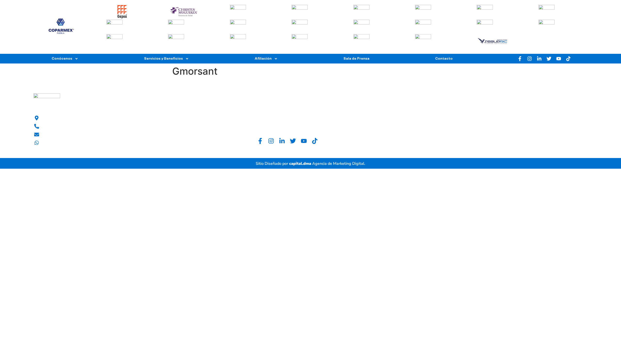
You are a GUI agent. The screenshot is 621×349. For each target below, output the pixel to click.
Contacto (444, 58)
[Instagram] (529, 58)
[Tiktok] (568, 58)
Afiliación (263, 58)
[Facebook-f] (519, 58)
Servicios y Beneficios (163, 58)
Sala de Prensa (356, 58)
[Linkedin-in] (539, 58)
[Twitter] (549, 58)
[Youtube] (558, 58)
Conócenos (62, 58)
